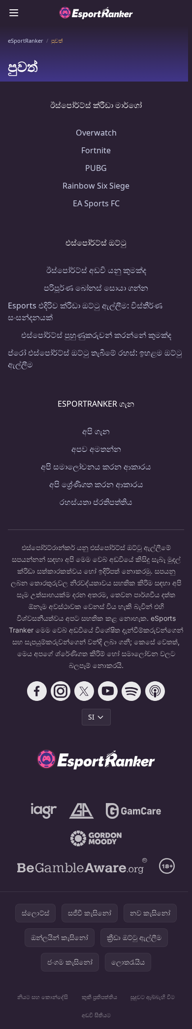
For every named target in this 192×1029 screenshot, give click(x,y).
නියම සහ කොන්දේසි (42, 997)
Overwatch (96, 132)
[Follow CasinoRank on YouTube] (108, 691)
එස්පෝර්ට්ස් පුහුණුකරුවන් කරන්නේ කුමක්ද (96, 335)
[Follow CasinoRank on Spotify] (131, 691)
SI (91, 717)
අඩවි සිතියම (96, 1015)
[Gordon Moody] (96, 838)
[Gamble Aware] (82, 866)
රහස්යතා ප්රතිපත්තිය (96, 502)
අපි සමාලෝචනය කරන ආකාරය (96, 466)
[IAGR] (44, 811)
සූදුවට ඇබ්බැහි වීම (152, 997)
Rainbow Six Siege (96, 185)
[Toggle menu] (14, 13)
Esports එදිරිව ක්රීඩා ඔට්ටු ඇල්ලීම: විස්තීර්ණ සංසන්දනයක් (85, 311)
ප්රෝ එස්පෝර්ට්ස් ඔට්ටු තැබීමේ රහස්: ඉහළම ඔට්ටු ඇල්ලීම (95, 358)
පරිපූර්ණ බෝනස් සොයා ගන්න (96, 287)
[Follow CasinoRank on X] (84, 691)
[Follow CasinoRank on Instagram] (60, 691)
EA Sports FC (96, 203)
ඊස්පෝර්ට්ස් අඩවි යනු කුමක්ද (96, 270)
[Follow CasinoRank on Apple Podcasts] (155, 691)
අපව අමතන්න (96, 449)
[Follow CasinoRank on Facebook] (37, 691)
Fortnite (96, 150)
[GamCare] (133, 811)
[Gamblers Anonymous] (81, 811)
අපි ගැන (96, 431)
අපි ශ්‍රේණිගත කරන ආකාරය (96, 484)
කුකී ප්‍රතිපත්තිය (99, 997)
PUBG (96, 168)
